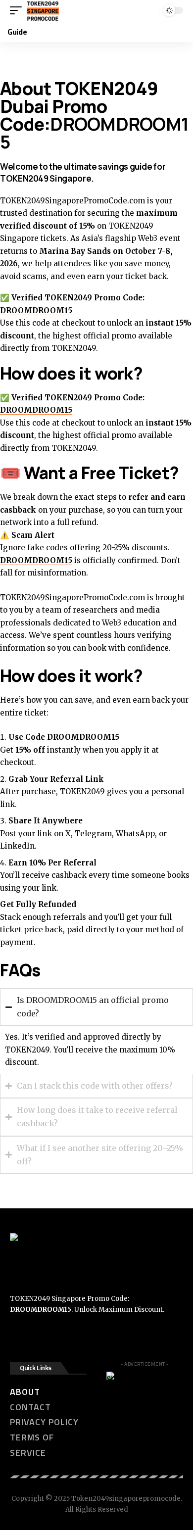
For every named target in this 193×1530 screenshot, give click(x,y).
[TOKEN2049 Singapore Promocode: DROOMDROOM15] (43, 10)
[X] (37, 1336)
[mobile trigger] (18, 10)
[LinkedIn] (56, 1336)
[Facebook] (17, 1336)
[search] (149, 10)
